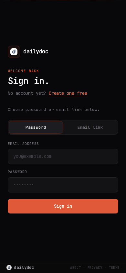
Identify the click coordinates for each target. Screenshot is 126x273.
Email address (23, 143)
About (75, 268)
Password (36, 127)
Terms (114, 268)
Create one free (68, 93)
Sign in (63, 206)
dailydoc (24, 267)
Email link (90, 127)
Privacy (95, 268)
